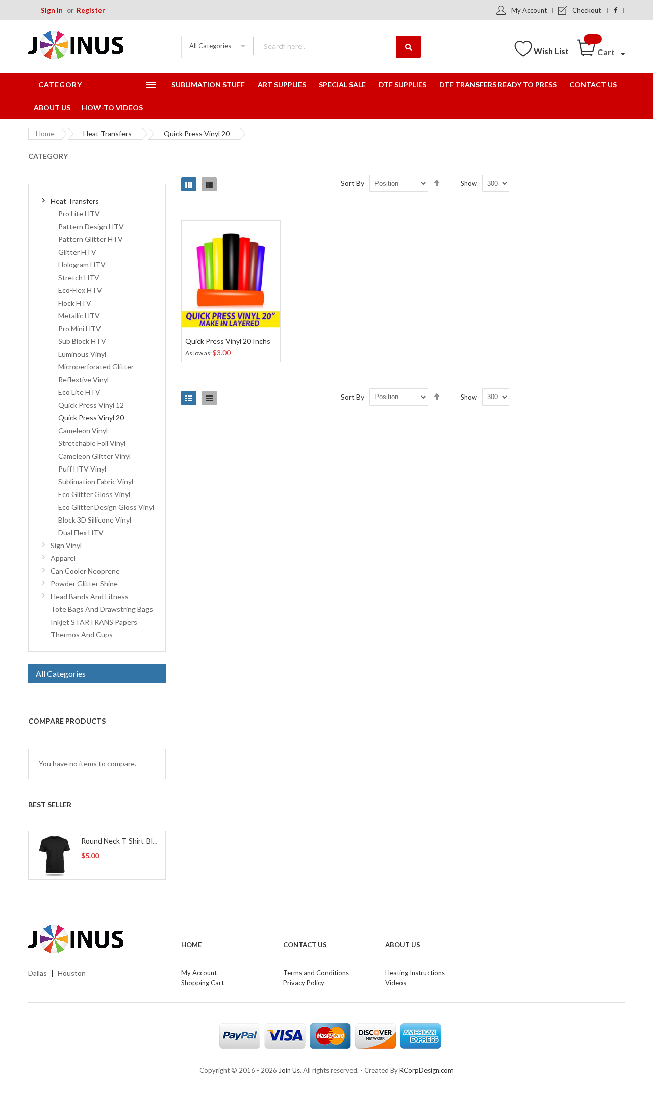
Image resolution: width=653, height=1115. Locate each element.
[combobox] (336, 46)
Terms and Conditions (316, 973)
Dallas (37, 973)
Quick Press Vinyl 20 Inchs (227, 341)
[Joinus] (97, 939)
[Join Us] (92, 46)
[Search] (408, 47)
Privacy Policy (303, 983)
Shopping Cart (202, 983)
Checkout (586, 10)
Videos (395, 983)
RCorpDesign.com (426, 1070)
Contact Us (305, 944)
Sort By (352, 183)
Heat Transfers (107, 133)
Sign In (52, 10)
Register (91, 10)
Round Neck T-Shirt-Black (122, 840)
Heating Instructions (415, 973)
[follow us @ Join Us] (615, 10)
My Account (529, 10)
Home (45, 133)
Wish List (551, 51)
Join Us (289, 1070)
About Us (402, 944)
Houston (72, 973)
